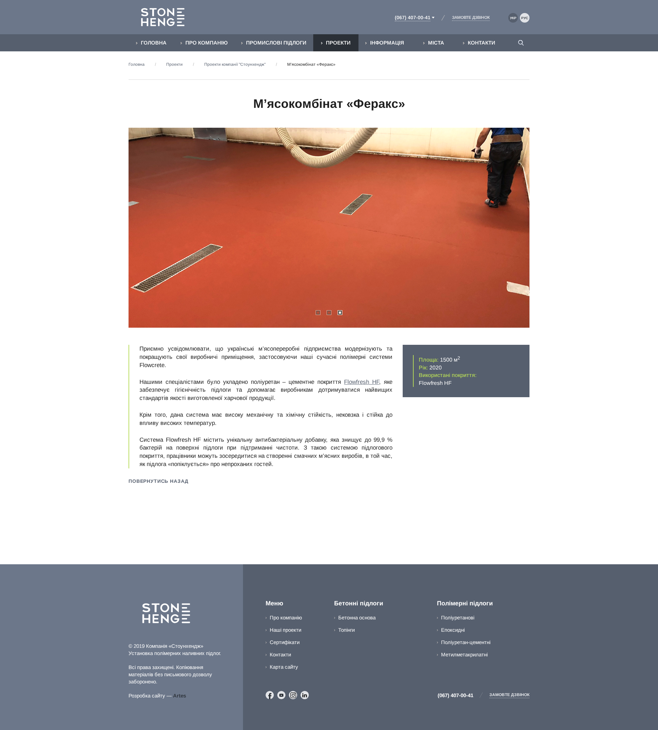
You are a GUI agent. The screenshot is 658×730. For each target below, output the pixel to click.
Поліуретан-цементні (465, 642)
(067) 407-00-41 (455, 695)
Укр (513, 18)
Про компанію (286, 617)
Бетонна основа (357, 617)
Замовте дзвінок (509, 694)
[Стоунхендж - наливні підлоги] (166, 17)
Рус (524, 18)
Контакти (280, 654)
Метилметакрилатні (464, 654)
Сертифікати (285, 642)
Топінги (346, 630)
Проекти (174, 64)
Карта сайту (284, 667)
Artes (179, 695)
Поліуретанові (457, 617)
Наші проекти (285, 630)
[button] (318, 313)
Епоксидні (453, 630)
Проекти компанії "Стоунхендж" (235, 64)
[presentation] (157, 227)
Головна (137, 64)
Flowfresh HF (361, 382)
